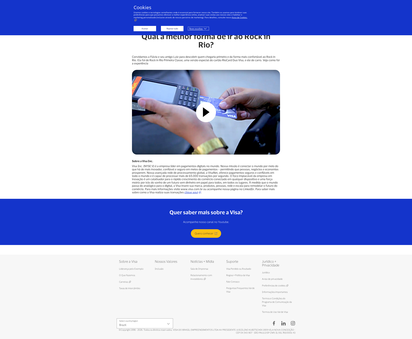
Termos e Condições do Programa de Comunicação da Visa (277, 302)
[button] (206, 112)
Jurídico (266, 272)
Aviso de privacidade (272, 279)
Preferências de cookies (273, 285)
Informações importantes (275, 292)
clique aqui (191, 192)
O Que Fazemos (127, 275)
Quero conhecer (204, 233)
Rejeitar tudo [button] (172, 28)
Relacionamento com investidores (201, 277)
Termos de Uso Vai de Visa (275, 312)
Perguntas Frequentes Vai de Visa (240, 290)
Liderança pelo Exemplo (131, 268)
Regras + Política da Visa (238, 275)
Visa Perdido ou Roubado (238, 268)
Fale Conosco (232, 281)
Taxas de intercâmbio (129, 288)
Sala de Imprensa (199, 268)
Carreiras (123, 281)
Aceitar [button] (145, 28)
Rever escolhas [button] (196, 28)
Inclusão (159, 268)
